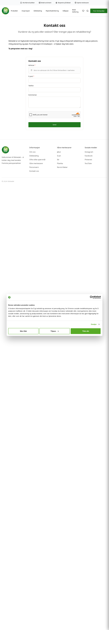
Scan (59, 156)
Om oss (32, 152)
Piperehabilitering (52, 11)
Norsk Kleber (62, 167)
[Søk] (87, 11)
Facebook (89, 156)
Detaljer (94, 324)
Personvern (34, 167)
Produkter (14, 11)
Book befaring (75, 11)
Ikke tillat (23, 331)
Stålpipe (65, 11)
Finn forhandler (99, 11)
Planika (60, 163)
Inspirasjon (26, 11)
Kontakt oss (34, 171)
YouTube (88, 163)
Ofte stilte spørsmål (37, 159)
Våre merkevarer (36, 163)
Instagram (89, 152)
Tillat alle (85, 331)
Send (54, 125)
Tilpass (53, 331)
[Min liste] (83, 11)
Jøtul (59, 152)
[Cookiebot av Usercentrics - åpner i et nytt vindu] (91, 297)
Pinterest (88, 159)
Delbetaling (38, 11)
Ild (58, 159)
